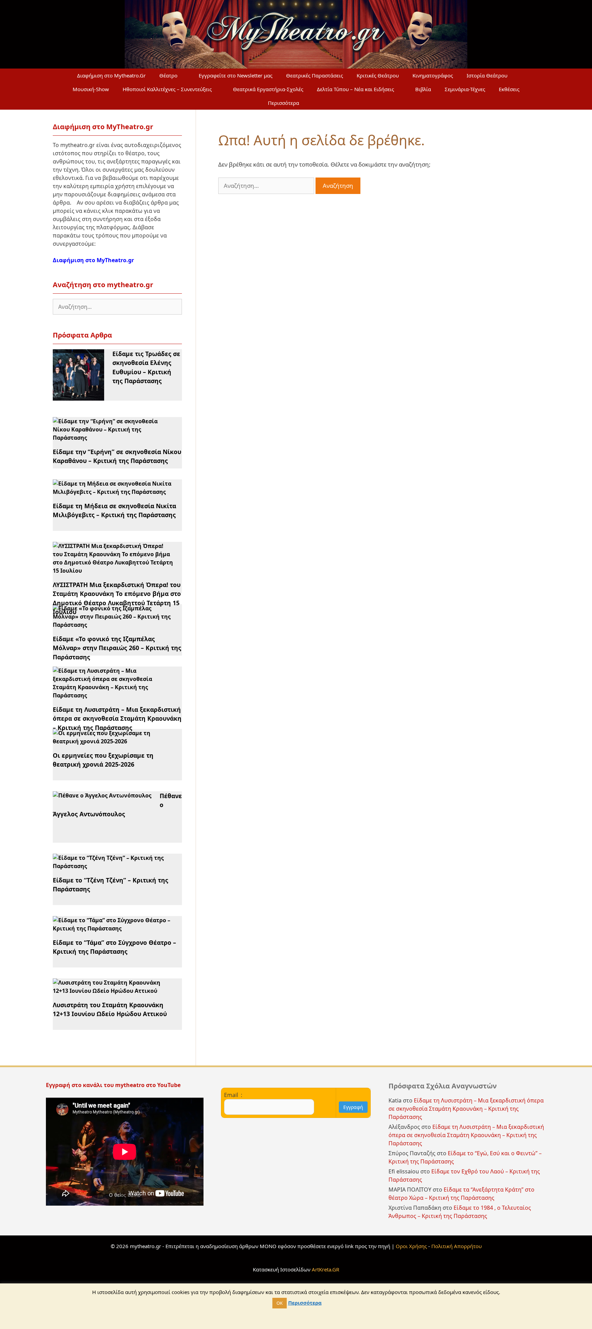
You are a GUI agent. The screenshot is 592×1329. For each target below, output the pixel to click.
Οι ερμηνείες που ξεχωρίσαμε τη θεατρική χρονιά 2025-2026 (103, 759)
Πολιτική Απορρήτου (456, 1246)
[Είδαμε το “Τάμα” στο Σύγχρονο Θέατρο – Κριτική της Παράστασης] (113, 928)
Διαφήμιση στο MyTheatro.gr (93, 260)
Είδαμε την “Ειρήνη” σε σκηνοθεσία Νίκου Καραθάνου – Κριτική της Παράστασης (117, 456)
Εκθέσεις (509, 89)
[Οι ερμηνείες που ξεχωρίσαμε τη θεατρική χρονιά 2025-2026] (113, 741)
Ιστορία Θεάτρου (487, 75)
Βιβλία (423, 89)
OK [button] (279, 1303)
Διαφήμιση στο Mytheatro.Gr (111, 75)
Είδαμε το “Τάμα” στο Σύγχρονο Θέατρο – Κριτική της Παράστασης (114, 946)
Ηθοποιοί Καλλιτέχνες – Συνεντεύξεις (167, 89)
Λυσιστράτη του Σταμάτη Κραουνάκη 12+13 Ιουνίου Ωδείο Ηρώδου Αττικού (110, 1009)
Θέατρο (168, 75)
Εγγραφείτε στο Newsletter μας (235, 75)
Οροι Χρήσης (411, 1246)
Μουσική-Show (91, 89)
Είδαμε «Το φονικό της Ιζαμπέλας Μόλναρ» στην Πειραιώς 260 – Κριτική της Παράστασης (117, 648)
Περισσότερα (283, 102)
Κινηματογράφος (432, 75)
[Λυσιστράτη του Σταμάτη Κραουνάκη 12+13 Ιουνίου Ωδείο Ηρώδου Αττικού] (113, 991)
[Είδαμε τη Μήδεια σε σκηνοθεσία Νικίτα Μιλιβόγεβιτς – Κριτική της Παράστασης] (113, 492)
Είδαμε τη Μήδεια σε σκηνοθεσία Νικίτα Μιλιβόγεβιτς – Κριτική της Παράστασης (114, 510)
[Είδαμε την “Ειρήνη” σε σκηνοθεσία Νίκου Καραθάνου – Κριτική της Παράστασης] (113, 437)
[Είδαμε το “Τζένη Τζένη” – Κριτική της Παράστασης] (113, 866)
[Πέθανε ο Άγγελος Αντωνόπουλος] (102, 795)
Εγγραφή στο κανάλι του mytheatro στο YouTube (114, 1085)
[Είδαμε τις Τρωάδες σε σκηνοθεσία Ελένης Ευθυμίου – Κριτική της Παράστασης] (78, 396)
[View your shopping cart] (322, 103)
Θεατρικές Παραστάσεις (314, 75)
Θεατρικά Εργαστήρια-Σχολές (268, 89)
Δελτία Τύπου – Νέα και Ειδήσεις (355, 89)
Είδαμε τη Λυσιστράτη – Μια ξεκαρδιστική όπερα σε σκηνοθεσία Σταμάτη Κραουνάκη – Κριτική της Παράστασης (117, 718)
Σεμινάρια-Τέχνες (465, 89)
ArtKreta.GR (325, 1269)
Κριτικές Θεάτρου (378, 75)
